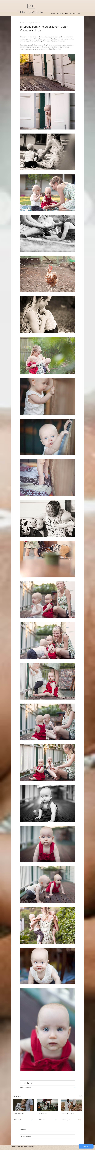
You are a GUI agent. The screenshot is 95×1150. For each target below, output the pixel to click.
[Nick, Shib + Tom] (23, 1105)
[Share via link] (31, 1083)
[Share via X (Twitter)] (24, 1083)
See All (80, 1095)
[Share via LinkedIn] (28, 1083)
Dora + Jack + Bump (68, 1113)
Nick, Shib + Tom (19, 1113)
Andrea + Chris (43, 1113)
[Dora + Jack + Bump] (71, 1105)
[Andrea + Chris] (47, 1105)
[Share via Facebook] (20, 1083)
